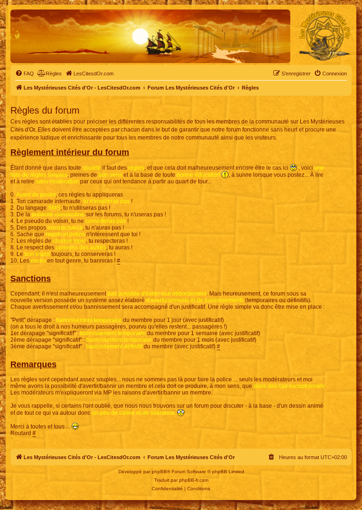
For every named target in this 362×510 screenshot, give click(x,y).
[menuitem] (24, 73)
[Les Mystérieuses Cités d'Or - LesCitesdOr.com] (325, 35)
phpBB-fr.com (193, 480)
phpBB (159, 471)
